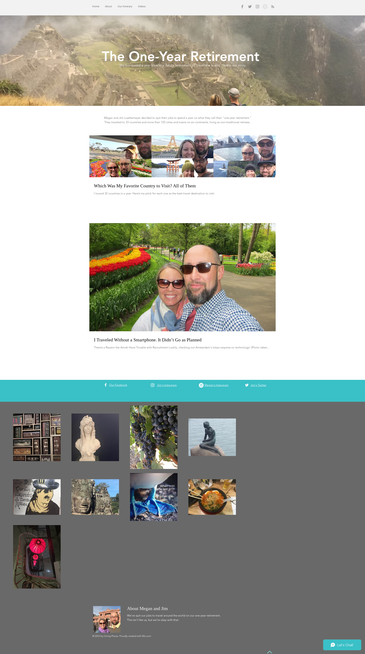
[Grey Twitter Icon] (250, 6)
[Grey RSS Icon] (272, 6)
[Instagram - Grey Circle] (265, 6)
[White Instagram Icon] (152, 385)
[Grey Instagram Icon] (257, 6)
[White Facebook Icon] (105, 384)
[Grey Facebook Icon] (242, 6)
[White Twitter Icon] (246, 385)
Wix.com (146, 636)
